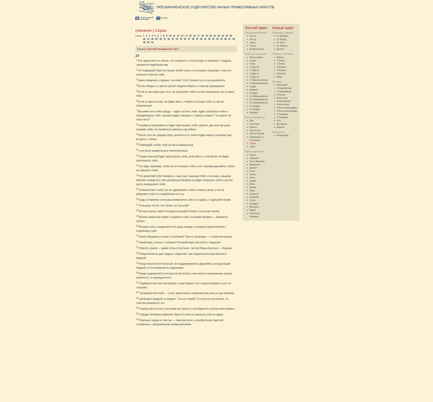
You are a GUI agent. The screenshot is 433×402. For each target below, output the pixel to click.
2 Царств (254, 70)
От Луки (281, 42)
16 (194, 36)
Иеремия (254, 158)
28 (152, 39)
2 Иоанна (281, 70)
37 (189, 39)
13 (182, 36)
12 (178, 36)
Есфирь (254, 93)
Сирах (253, 143)
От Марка (281, 39)
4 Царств (254, 76)
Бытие (253, 36)
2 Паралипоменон (259, 83)
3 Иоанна (281, 73)
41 (205, 39)
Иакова (280, 57)
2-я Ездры (255, 106)
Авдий (253, 181)
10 (170, 36)
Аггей (252, 200)
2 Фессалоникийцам (287, 111)
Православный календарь (146, 18)
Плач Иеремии (257, 161)
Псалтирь (254, 124)
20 (210, 36)
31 (164, 39)
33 (173, 39)
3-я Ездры (255, 109)
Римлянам (282, 85)
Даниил (253, 167)
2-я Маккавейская (259, 99)
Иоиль (253, 174)
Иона (252, 184)
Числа (253, 45)
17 (198, 36)
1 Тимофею (282, 114)
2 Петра (280, 63)
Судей (253, 60)
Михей (253, 187)
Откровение (283, 135)
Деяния (280, 49)
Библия (164, 18)
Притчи (253, 127)
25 (231, 36)
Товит (252, 146)
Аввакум (254, 194)
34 (177, 39)
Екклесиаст (255, 130)
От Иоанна (282, 45)
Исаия (253, 155)
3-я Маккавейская (259, 102)
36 (185, 39)
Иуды (279, 76)
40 (201, 39)
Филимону (282, 124)
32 (168, 39)
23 (223, 36)
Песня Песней (257, 133)
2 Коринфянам (284, 91)
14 (186, 36)
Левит (253, 42)
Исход (253, 39)
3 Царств (254, 73)
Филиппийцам (284, 101)
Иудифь (254, 112)
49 (144, 42)
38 (193, 39)
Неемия (253, 89)
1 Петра (280, 60)
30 (160, 39)
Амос (252, 177)
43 (213, 39)
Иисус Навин (256, 57)
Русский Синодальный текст (162, 49)
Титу (279, 120)
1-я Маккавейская (259, 96)
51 (152, 42)
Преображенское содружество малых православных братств (215, 7)
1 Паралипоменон (259, 80)
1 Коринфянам (284, 88)
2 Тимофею (282, 117)
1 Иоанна (281, 67)
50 (148, 42)
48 (233, 39)
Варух (253, 210)
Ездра (253, 86)
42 (209, 39)
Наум (252, 190)
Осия (252, 171)
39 (197, 39)
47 (229, 39)
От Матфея (282, 36)
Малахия (254, 207)
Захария (254, 203)
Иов (252, 120)
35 (181, 39)
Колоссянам (283, 104)
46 (225, 39)
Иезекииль (255, 164)
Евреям (280, 127)
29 (156, 39)
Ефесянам (282, 98)
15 (190, 36)
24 (227, 36)
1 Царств (254, 67)
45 (221, 39)
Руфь (252, 63)
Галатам (281, 94)
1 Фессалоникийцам (287, 107)
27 (148, 39)
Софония (254, 197)
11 (174, 36)
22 (219, 36)
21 (214, 36)
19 (206, 36)
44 (217, 39)
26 (144, 39)
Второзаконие (257, 49)
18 (202, 36)
